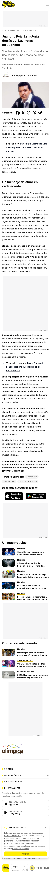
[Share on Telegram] (40, 113)
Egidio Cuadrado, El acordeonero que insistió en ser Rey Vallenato (25, 367)
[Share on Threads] (34, 113)
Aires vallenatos (29, 30)
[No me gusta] (27, 870)
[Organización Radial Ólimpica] (25, 749)
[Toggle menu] (47, 4)
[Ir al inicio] (8, 4)
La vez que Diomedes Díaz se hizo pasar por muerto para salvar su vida (26, 147)
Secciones (14, 30)
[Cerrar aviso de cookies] (45, 827)
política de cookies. (20, 848)
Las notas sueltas (25, 672)
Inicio (4, 30)
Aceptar (25, 854)
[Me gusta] (23, 870)
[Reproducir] (32, 868)
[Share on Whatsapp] (29, 113)
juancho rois (32, 477)
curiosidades (9, 481)
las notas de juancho (28, 481)
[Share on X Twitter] (23, 113)
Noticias (21, 549)
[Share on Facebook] (18, 113)
